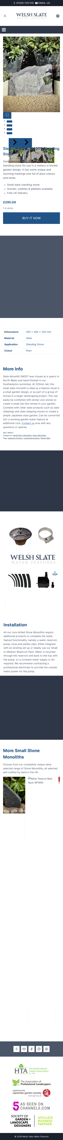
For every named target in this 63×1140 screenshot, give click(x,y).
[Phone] (16, 1049)
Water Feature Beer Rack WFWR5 (33, 1015)
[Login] (5, 16)
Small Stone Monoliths (22, 435)
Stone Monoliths (39, 435)
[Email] (24, 1049)
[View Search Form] (58, 30)
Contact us (28, 423)
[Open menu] (4, 29)
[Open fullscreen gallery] (7, 115)
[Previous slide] (14, 143)
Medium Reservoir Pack (23, 602)
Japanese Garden (15, 438)
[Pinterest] (46, 1049)
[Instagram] (39, 1049)
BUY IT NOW (31, 218)
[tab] (9, 121)
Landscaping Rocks (31, 438)
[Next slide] (26, 143)
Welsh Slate (45, 438)
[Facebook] (31, 1049)
